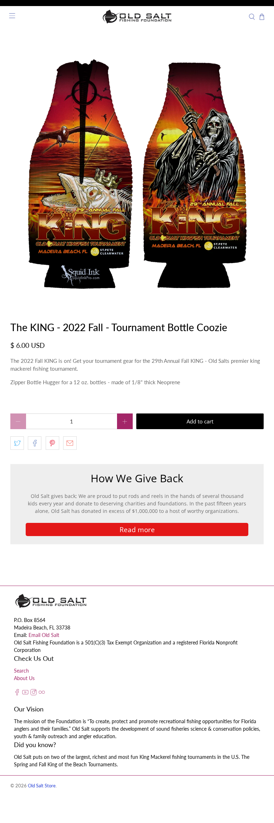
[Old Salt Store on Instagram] (33, 693)
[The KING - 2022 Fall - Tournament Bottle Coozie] (137, 174)
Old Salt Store (42, 785)
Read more (137, 529)
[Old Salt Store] (137, 17)
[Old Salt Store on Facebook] (17, 693)
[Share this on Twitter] (17, 443)
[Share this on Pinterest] (52, 443)
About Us (24, 678)
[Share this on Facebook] (34, 443)
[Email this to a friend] (70, 443)
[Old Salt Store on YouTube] (25, 693)
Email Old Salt (44, 635)
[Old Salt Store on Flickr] (42, 693)
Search (21, 671)
